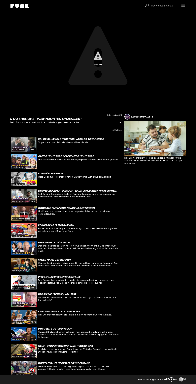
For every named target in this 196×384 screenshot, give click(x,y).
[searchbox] (164, 5)
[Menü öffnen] (183, 5)
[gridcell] (66, 144)
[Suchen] (147, 5)
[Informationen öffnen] (120, 123)
